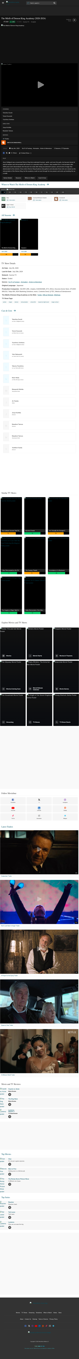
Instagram (65, 802)
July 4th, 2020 (15, 148)
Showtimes (39, 1312)
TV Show (19, 21)
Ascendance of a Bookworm (57, 570)
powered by (3, 189)
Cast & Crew (7, 310)
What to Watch (47, 1312)
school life (33, 302)
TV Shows (24, 1312)
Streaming (31, 1312)
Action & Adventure (46, 148)
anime (4, 302)
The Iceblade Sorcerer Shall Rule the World (12, 530)
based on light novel (43, 302)
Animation (36, 148)
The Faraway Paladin (31, 570)
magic (10, 302)
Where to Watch (23, 184)
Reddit (9, 153)
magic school (55, 302)
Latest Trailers (7, 826)
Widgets (65, 818)
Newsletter (39, 818)
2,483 (13, 21)
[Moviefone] (13, 3)
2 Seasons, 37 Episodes (61, 148)
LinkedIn (39, 810)
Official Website (48, 295)
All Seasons (6, 215)
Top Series (5, 1197)
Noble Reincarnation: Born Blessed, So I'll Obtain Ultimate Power (35, 610)
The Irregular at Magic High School (11, 610)
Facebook (4, 153)
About (21, 1319)
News (60, 1312)
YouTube (13, 810)
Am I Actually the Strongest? (57, 530)
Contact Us (28, 1319)
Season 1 (23, 248)
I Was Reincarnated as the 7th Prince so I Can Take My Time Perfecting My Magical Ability (12, 570)
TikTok (13, 818)
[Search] (54, 3)
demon (16, 302)
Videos (55, 1312)
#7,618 (6, 22)
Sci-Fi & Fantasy (27, 148)
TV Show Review (12, 1113)
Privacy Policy (54, 1319)
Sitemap (34, 1319)
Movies (18, 1312)
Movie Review (12, 1091)
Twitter (39, 295)
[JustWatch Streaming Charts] (2, 22)
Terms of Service (43, 1319)
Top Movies (6, 1154)
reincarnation (24, 302)
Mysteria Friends (30, 530)
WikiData (57, 295)
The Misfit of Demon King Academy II (12, 248)
